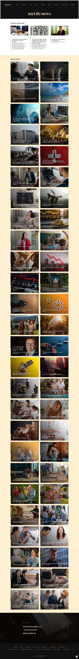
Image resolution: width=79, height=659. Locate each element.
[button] (56, 5)
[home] (8, 5)
